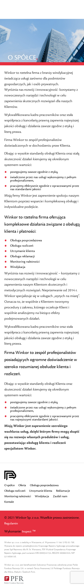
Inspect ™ (29, 531)
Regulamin (11, 523)
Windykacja (42, 496)
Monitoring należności (17, 496)
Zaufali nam (60, 496)
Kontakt (9, 502)
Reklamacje (63, 490)
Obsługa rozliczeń (14, 490)
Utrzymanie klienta (40, 490)
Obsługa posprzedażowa (44, 485)
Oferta (22, 485)
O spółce (9, 485)
